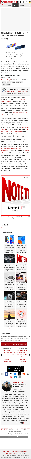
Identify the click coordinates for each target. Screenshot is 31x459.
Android (4, 82)
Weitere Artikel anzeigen (15, 329)
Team (12, 451)
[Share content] (2, 374)
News (15, 5)
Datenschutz (18, 451)
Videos (22, 5)
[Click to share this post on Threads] (10, 374)
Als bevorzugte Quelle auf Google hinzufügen (17, 368)
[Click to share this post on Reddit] (23, 373)
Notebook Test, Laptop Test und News (10, 428)
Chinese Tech (11, 82)
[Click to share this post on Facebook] (6, 374)
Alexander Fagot (6, 80)
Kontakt (25, 451)
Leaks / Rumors (6, 84)
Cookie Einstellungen (11, 453)
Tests (9, 5)
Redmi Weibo (5, 228)
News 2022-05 (4, 430)
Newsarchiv (27, 428)
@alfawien (26, 423)
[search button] (25, 2)
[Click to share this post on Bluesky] (15, 374)
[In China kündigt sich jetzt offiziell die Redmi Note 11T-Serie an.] (15, 196)
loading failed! (4, 437)
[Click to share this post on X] (19, 373)
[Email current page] (19, 377)
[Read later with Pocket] (28, 373)
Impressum (6, 451)
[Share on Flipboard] (11, 377)
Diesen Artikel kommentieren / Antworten (14, 344)
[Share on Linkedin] (15, 377)
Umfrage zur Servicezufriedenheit (17, 91)
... (29, 5)
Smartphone (19, 82)
